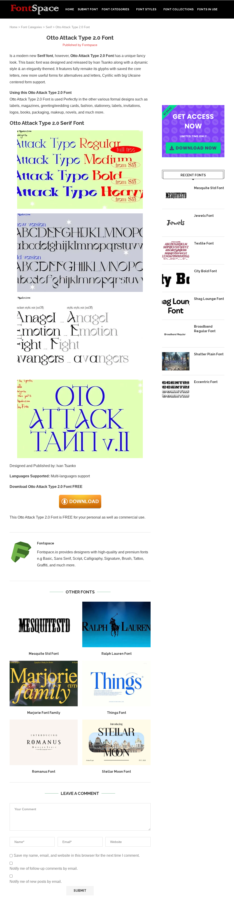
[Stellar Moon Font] (116, 742)
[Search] (222, 28)
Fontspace (89, 45)
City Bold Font (205, 271)
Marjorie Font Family (43, 713)
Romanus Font (43, 771)
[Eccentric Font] (175, 389)
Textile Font (204, 243)
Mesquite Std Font (44, 653)
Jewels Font (204, 215)
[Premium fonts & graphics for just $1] (193, 108)
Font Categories (115, 9)
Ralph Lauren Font (116, 653)
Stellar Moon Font (116, 771)
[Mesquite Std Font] (44, 624)
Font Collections (178, 9)
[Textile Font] (175, 250)
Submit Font (88, 9)
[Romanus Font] (44, 742)
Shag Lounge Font (209, 299)
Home (69, 9)
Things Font (116, 713)
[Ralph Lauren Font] (116, 624)
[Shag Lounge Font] (175, 306)
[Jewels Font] (175, 223)
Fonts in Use (207, 9)
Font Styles (146, 9)
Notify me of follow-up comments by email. (44, 868)
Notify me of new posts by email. (36, 881)
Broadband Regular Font (204, 329)
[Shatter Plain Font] (175, 361)
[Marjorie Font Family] (44, 683)
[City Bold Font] (175, 278)
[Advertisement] (193, 62)
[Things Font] (116, 683)
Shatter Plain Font (208, 354)
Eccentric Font (206, 382)
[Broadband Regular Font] (175, 333)
